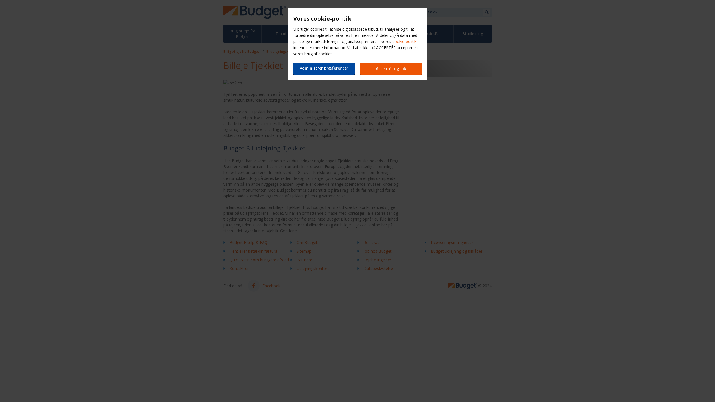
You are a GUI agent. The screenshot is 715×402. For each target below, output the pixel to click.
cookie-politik (404, 41)
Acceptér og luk (391, 68)
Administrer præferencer (324, 68)
